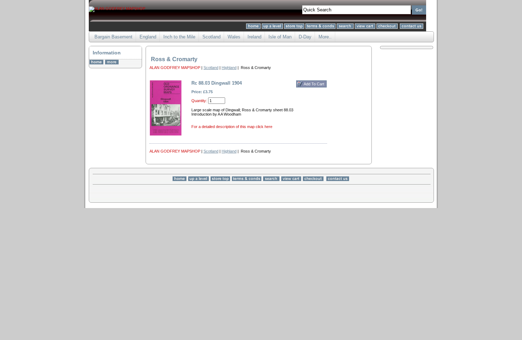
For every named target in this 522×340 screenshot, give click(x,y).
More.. (325, 36)
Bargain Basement (113, 36)
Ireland (254, 36)
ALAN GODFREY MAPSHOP (174, 67)
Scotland (211, 36)
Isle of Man (280, 36)
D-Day (305, 36)
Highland (229, 67)
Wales (234, 36)
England (148, 36)
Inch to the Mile (179, 36)
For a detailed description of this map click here (231, 126)
